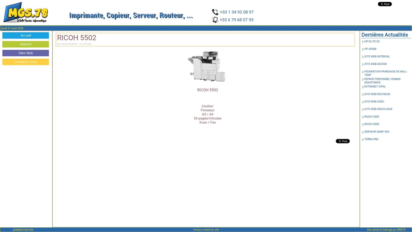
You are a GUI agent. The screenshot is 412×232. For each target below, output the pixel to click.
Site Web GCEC (374, 101)
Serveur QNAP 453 (376, 131)
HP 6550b (370, 48)
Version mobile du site (206, 229)
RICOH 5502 (371, 116)
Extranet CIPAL (375, 86)
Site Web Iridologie (378, 109)
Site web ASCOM (375, 64)
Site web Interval (377, 56)
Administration (23, 229)
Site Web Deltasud (377, 94)
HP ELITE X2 (372, 41)
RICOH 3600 (371, 124)
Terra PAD (371, 139)
